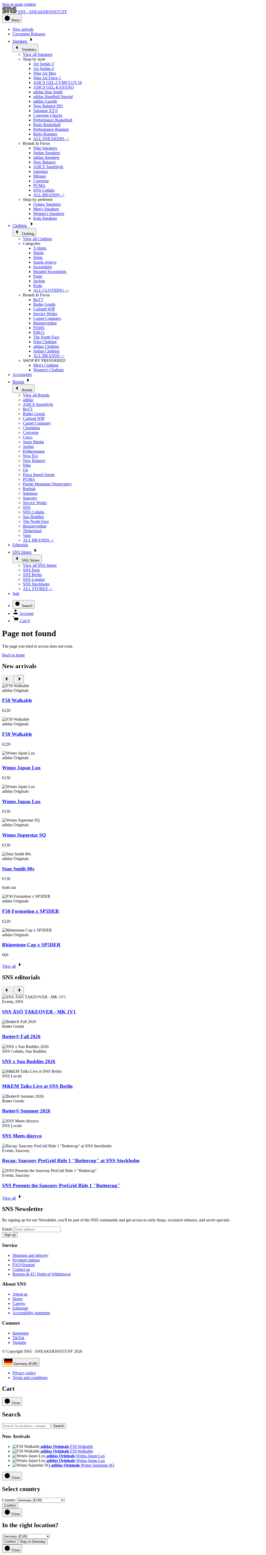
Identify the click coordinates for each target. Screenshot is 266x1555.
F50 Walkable (17, 700)
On (25, 470)
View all (9, 966)
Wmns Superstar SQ (24, 835)
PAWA (39, 328)
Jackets (39, 281)
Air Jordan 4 (43, 68)
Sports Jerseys (44, 262)
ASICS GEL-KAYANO (53, 87)
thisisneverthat (45, 323)
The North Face (46, 337)
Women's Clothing (48, 370)
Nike (27, 465)
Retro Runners (45, 134)
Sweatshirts (42, 267)
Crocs (27, 437)
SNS (27, 507)
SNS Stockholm (36, 584)
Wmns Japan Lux (21, 767)
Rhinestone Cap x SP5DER (31, 944)
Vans (27, 535)
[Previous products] (7, 679)
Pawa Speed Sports (39, 474)
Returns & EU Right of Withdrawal (41, 1274)
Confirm (10, 1505)
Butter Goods (44, 304)
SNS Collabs (44, 190)
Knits (37, 285)
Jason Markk (33, 442)
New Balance (44, 162)
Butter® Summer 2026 (26, 1111)
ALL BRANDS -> (48, 195)
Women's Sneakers (48, 213)
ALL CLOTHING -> (51, 290)
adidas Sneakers (46, 157)
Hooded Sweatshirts (49, 271)
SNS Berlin (32, 574)
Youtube (19, 1342)
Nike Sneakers (45, 148)
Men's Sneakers (46, 209)
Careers (18, 1303)
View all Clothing (37, 239)
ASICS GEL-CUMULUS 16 (57, 82)
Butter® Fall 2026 (21, 1036)
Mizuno (39, 176)
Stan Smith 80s (18, 868)
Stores (17, 1299)
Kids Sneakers (45, 218)
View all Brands (36, 395)
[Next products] (19, 679)
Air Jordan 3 (43, 64)
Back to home (13, 655)
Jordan (28, 446)
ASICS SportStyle (48, 167)
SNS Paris (31, 570)
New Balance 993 (48, 106)
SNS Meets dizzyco (22, 1135)
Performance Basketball (52, 120)
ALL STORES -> (37, 589)
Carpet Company (47, 318)
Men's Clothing (45, 365)
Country (9, 1500)
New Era (30, 456)
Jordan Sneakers (46, 153)
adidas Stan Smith (48, 92)
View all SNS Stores (40, 565)
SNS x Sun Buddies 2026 (28, 1061)
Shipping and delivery (30, 1255)
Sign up (10, 1235)
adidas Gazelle (45, 101)
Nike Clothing (45, 342)
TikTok (18, 1338)
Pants (37, 276)
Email (7, 1229)
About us (20, 1294)
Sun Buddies (33, 517)
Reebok (29, 488)
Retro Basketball (47, 124)
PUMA (39, 185)
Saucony (30, 498)
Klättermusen (34, 451)
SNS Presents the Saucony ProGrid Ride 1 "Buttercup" (61, 1185)
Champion (31, 428)
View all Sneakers (37, 54)
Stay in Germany (32, 1542)
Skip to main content (19, 4)
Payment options (26, 1260)
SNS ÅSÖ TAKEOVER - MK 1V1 (39, 1011)
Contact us (21, 1269)
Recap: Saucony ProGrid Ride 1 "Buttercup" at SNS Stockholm (70, 1160)
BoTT (38, 299)
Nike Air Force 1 (47, 78)
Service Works (45, 313)
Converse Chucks (47, 115)
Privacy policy (24, 1373)
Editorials (20, 1308)
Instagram (20, 1333)
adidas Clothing (46, 346)
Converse (41, 181)
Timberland (32, 531)
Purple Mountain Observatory (47, 484)
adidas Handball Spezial (53, 96)
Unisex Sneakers (47, 204)
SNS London (34, 579)
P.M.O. (39, 332)
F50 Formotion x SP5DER (30, 911)
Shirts (38, 257)
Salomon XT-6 (45, 110)
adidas (28, 400)
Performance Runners (51, 129)
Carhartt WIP (44, 309)
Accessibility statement (31, 1313)
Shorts (38, 253)
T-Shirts (39, 248)
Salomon (40, 171)
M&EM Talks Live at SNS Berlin (37, 1086)
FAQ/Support (23, 1265)
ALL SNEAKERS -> (51, 138)
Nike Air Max (44, 73)
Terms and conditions (30, 1377)
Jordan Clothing (46, 351)
